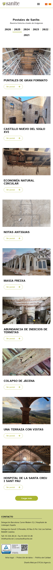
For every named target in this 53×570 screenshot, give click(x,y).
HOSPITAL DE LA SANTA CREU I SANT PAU (25, 479)
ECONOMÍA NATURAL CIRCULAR (19, 182)
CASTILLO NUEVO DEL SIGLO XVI (24, 130)
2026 (8, 29)
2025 (17, 29)
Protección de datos (25, 557)
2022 (45, 29)
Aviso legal (9, 557)
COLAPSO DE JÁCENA (19, 381)
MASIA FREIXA (14, 281)
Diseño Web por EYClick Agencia (37, 562)
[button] (38, 4)
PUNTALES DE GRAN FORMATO (25, 80)
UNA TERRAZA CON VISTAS (23, 429)
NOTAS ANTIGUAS (17, 232)
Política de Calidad (43, 557)
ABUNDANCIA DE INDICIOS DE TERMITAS (25, 330)
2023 (36, 29)
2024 (26, 29)
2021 (26, 35)
